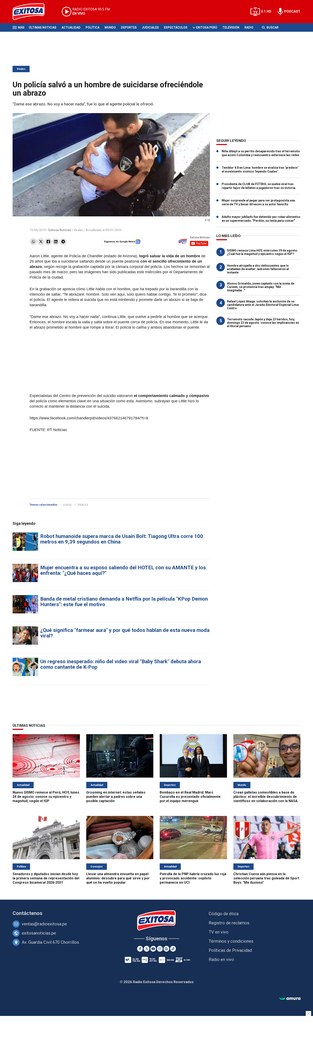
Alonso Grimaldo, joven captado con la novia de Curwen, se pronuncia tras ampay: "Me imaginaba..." (260, 287)
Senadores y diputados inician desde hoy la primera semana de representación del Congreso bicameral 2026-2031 (46, 878)
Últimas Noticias (42, 27)
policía (67, 504)
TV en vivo (218, 932)
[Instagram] (160, 949)
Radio (248, 27)
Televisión (230, 27)
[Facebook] (48, 241)
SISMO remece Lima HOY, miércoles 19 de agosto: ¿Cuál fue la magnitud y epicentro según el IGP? (262, 252)
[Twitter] (41, 241)
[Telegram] (63, 241)
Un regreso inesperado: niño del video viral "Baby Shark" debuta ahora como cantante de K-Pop (120, 664)
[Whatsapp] (33, 241)
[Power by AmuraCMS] (289, 999)
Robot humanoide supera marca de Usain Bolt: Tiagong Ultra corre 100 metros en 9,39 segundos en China (121, 539)
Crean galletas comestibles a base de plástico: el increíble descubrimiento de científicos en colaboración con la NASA (265, 796)
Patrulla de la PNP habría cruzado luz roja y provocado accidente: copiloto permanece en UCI (193, 878)
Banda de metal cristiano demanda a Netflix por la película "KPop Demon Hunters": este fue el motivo (124, 601)
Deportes (129, 27)
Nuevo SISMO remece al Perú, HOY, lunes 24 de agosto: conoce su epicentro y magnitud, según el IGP (46, 796)
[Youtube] (153, 949)
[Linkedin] (55, 241)
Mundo (110, 27)
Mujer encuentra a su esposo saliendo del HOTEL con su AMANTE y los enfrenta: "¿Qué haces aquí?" (123, 570)
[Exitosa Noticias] (32, 11)
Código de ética (223, 913)
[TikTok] (173, 949)
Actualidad (71, 27)
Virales (21, 69)
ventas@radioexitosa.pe (44, 923)
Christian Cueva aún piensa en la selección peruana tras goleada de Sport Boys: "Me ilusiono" (266, 878)
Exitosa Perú (206, 27)
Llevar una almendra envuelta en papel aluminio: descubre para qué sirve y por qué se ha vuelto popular (118, 878)
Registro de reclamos (229, 922)
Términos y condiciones (231, 941)
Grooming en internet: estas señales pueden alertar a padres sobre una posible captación (115, 796)
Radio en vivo (221, 959)
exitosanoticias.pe (39, 933)
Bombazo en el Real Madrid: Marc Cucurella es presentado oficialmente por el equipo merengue (190, 796)
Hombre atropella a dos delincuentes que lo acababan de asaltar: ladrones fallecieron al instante (258, 269)
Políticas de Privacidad (230, 950)
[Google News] (166, 949)
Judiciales (150, 27)
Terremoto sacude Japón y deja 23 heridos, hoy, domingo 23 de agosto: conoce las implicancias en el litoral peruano (263, 323)
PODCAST (292, 11)
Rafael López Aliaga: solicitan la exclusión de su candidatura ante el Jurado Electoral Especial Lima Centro (263, 305)
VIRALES (83, 504)
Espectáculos (175, 27)
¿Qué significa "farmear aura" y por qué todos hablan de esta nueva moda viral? (125, 633)
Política (92, 27)
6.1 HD (266, 11)
